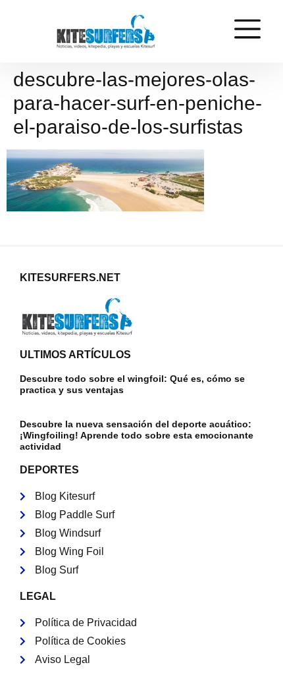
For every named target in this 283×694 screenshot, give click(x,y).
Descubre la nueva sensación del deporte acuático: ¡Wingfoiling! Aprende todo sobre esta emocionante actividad (136, 435)
